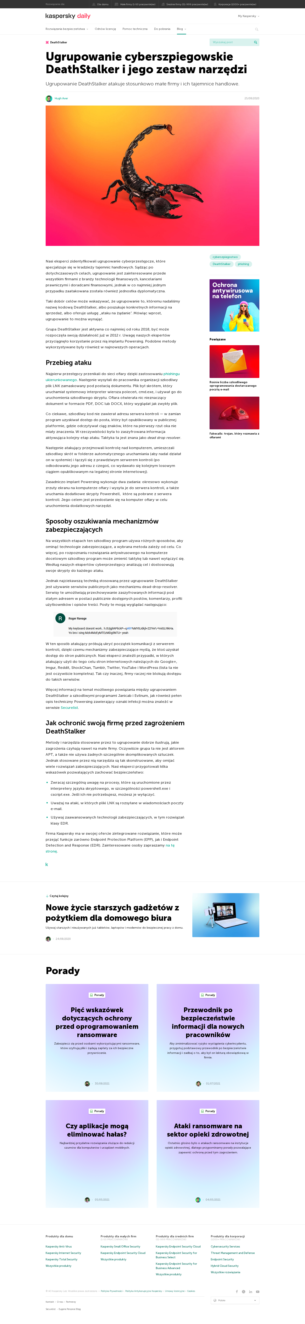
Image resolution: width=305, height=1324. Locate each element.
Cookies (191, 1291)
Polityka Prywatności (112, 1291)
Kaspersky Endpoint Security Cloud (123, 1253)
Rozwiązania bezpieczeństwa (65, 29)
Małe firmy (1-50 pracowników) (137, 4)
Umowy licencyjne (174, 1291)
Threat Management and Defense (233, 1253)
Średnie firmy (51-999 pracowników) (187, 4)
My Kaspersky (247, 16)
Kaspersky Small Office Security (120, 1246)
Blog (180, 29)
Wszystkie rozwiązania (225, 1272)
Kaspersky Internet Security (63, 1253)
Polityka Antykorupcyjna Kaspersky (143, 1291)
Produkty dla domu (59, 1236)
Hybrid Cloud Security (225, 1265)
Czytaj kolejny (59, 896)
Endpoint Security (222, 1259)
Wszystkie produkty (58, 1265)
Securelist (69, 707)
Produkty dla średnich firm (175, 1236)
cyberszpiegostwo (225, 257)
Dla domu (103, 4)
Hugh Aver (61, 98)
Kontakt (50, 1302)
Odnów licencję (105, 29)
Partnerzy (71, 1302)
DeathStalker (58, 42)
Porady (99, 995)
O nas (60, 1302)
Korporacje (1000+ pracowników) (237, 4)
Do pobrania (162, 29)
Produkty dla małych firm (118, 1236)
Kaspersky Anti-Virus (59, 1246)
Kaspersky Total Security (61, 1259)
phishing (243, 264)
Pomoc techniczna (135, 29)
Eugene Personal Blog (70, 1309)
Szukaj (255, 42)
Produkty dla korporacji (228, 1236)
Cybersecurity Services (225, 1246)
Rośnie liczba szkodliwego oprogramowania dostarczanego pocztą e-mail (233, 385)
